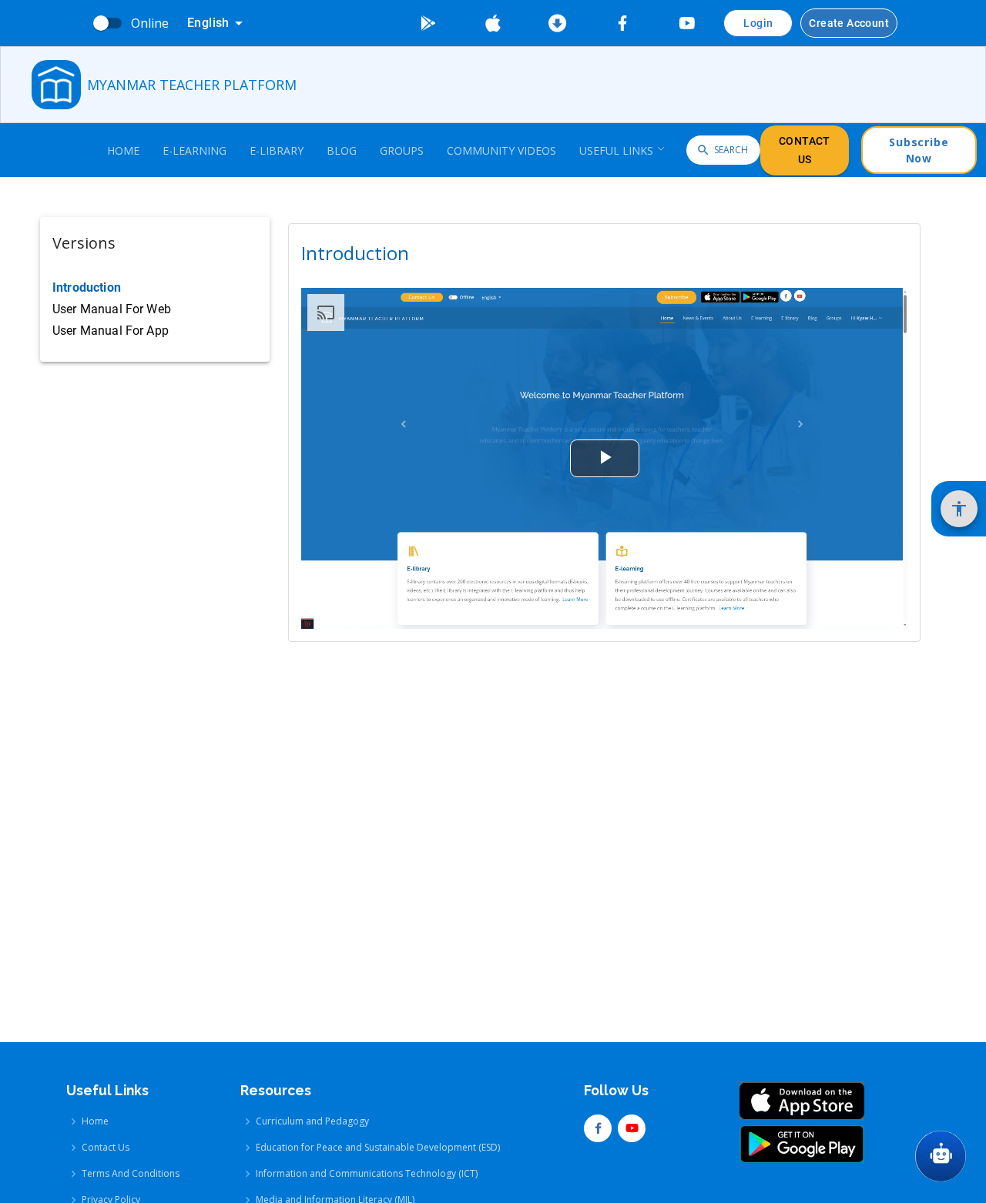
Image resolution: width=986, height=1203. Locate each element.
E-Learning (194, 150)
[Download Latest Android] (558, 23)
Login (758, 23)
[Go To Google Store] (428, 23)
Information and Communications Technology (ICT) (367, 1173)
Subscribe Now (918, 150)
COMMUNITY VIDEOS (501, 150)
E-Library (277, 150)
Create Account (849, 23)
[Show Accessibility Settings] (959, 508)
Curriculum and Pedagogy (312, 1121)
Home (123, 150)
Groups (402, 150)
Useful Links (616, 150)
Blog (342, 150)
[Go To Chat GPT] (941, 1156)
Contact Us (804, 150)
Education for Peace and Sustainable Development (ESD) (378, 1147)
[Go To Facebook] (622, 23)
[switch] (101, 23)
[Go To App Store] (493, 23)
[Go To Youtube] (687, 23)
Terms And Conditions (130, 1173)
